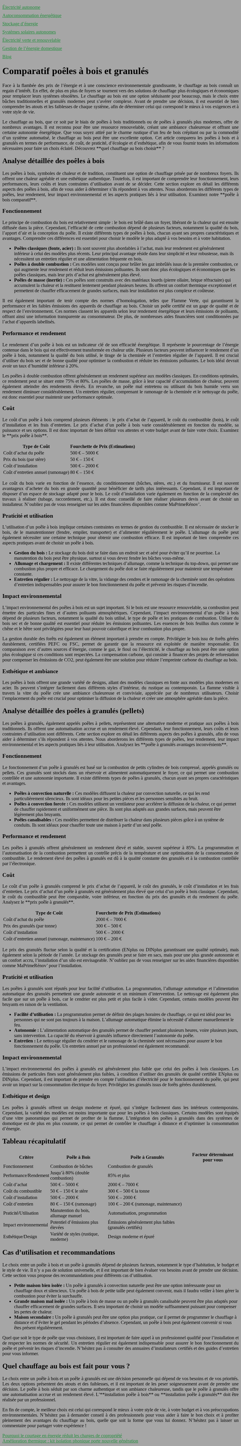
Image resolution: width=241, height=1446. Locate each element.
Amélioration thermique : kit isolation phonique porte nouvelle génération (70, 1440)
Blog (6, 56)
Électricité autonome (21, 7)
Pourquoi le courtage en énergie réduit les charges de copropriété (62, 1435)
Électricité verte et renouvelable (31, 40)
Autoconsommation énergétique (31, 15)
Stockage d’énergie (20, 23)
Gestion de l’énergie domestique (32, 48)
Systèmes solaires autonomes (29, 31)
